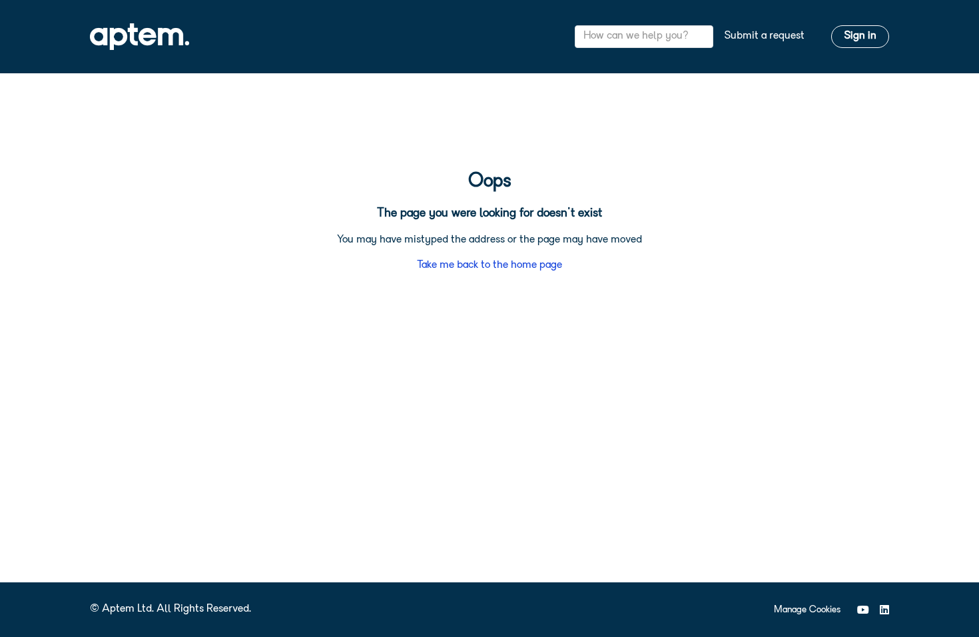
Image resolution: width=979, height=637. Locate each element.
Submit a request (764, 36)
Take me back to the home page (489, 265)
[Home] (139, 36)
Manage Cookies (807, 610)
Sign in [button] (860, 36)
